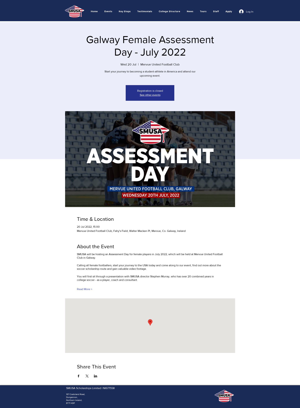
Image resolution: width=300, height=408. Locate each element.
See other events (150, 94)
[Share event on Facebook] (78, 376)
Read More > (84, 289)
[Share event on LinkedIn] (95, 376)
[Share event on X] (87, 376)
